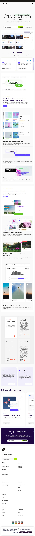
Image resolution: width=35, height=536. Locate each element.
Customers (3, 510)
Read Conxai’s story (22, 68)
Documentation (20, 515)
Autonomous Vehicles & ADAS (6, 481)
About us (3, 512)
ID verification (20, 482)
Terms (3, 452)
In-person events (20, 509)
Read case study (10, 383)
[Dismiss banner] (34, 1)
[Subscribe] (15, 459)
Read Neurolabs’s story (5, 68)
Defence (19, 487)
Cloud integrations (5, 474)
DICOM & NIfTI (4, 503)
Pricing (3, 509)
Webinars (19, 510)
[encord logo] (3, 449)
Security (3, 475)
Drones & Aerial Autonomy (6, 484)
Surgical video (20, 481)
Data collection (20, 466)
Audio (3, 502)
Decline (29, 532)
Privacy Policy (6, 452)
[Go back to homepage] (5, 3)
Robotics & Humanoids (5, 482)
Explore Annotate (6, 423)
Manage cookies (15, 532)
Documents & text (5, 500)
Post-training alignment (5, 466)
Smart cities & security (21, 484)
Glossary (19, 512)
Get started (5, 196)
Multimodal (4, 494)
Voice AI (19, 488)
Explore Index (30, 423)
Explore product (27, 27)
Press (3, 515)
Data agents (4, 469)
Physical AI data (20, 467)
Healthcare (19, 490)
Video (3, 497)
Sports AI (19, 485)
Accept (22, 532)
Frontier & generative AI (21, 491)
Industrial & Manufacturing (6, 485)
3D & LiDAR (4, 499)
